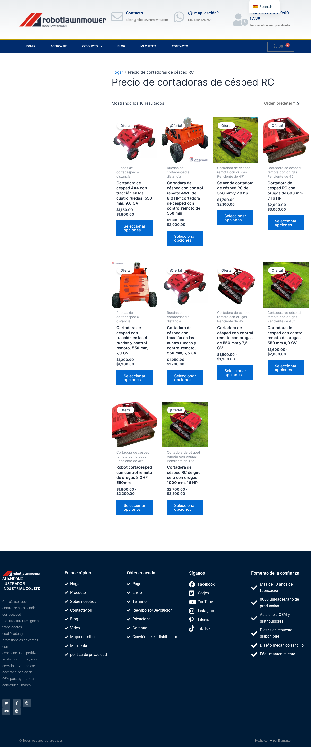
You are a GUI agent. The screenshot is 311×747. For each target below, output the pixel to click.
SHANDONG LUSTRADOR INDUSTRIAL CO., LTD (21, 584)
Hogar (30, 46)
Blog (121, 46)
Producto (90, 46)
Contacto (180, 46)
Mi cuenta (148, 46)
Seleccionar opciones (134, 228)
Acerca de (58, 46)
